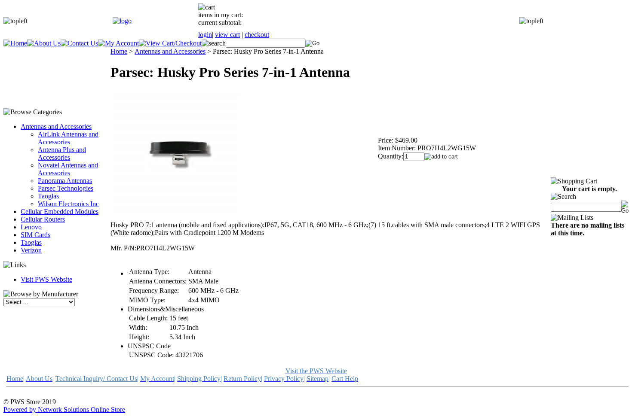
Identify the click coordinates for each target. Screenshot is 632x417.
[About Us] (44, 43)
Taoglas (48, 196)
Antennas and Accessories (56, 126)
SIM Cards (35, 234)
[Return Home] (122, 20)
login (205, 34)
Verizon (31, 250)
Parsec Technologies (65, 188)
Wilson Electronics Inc (68, 203)
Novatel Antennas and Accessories (68, 169)
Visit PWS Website (46, 279)
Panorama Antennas (65, 180)
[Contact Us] (79, 43)
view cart (227, 34)
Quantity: (390, 156)
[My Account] (118, 43)
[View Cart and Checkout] (170, 43)
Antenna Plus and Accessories (62, 153)
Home (118, 51)
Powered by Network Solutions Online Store (64, 409)
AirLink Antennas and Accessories (68, 138)
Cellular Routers (43, 219)
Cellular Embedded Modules (59, 211)
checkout (257, 34)
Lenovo (31, 227)
